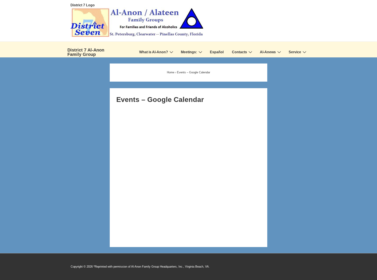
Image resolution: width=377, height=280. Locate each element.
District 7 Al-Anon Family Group (85, 52)
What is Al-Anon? (153, 52)
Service (295, 52)
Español (217, 52)
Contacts (239, 52)
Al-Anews (268, 52)
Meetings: (189, 52)
